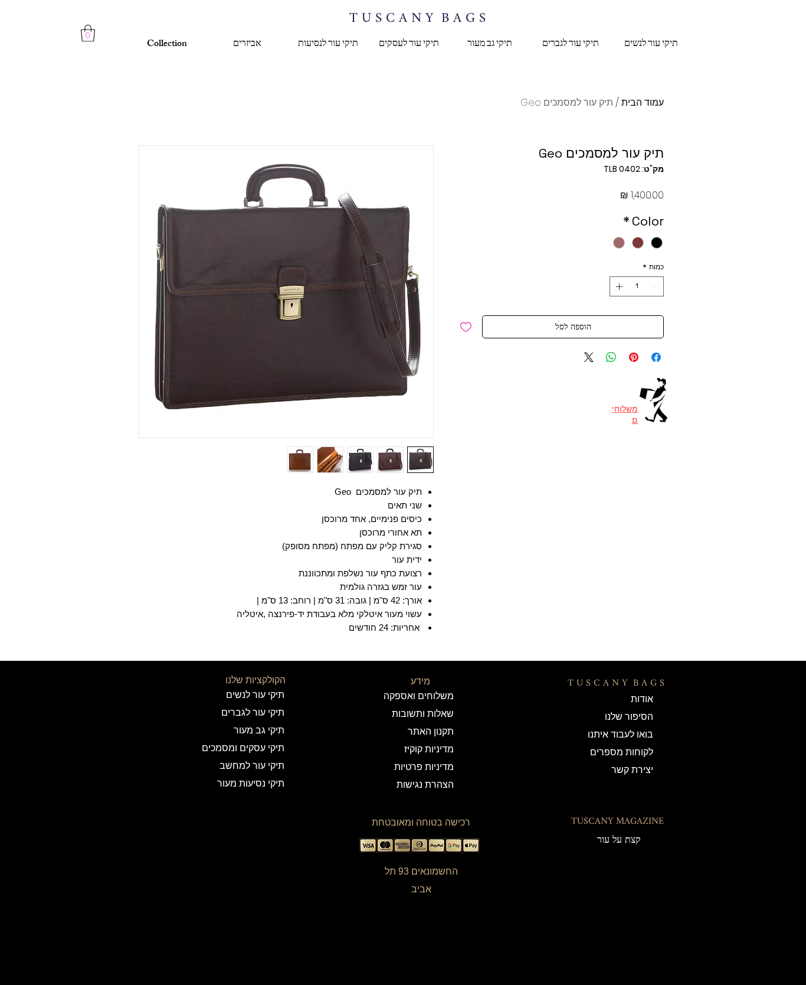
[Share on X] (589, 357)
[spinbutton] (636, 286)
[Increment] (617, 286)
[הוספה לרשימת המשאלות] (465, 326)
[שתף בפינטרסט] (634, 357)
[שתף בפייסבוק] (656, 357)
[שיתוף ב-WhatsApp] (611, 357)
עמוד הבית (642, 102)
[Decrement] (655, 286)
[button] (88, 33)
